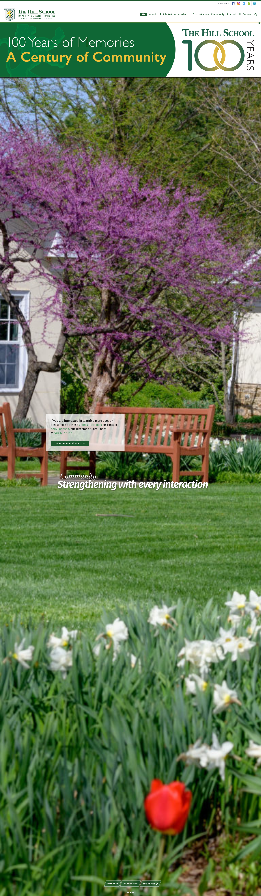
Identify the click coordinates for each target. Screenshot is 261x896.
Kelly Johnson (60, 429)
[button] (258, 24)
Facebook (95, 425)
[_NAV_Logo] (29, 9)
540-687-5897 (63, 433)
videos (83, 425)
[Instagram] (239, 3)
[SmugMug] (250, 3)
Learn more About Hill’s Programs (70, 443)
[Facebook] (234, 3)
